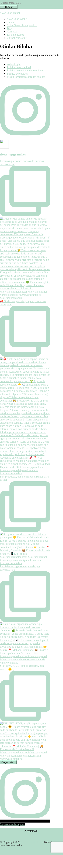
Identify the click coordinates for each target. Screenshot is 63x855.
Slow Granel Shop (31, 842)
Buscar (8, 7)
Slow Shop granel (10, 12)
